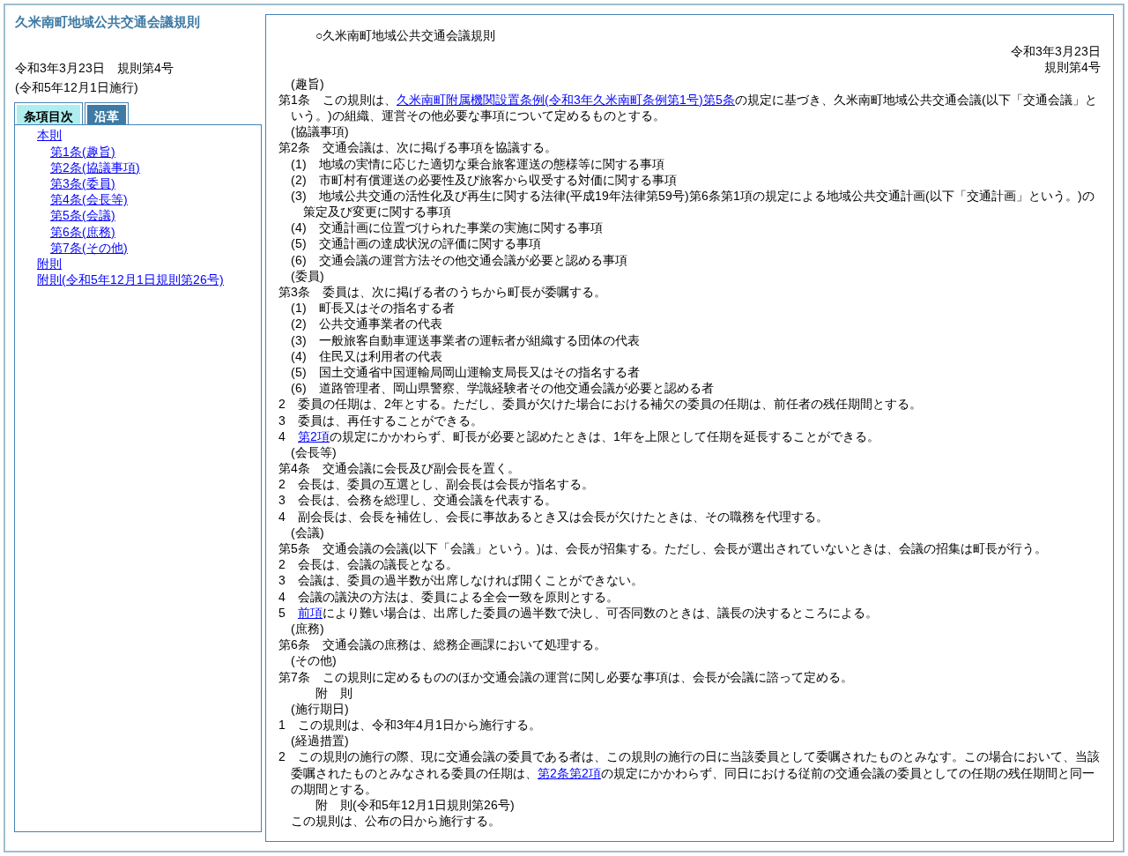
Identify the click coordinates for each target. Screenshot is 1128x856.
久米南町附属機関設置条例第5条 (566, 100)
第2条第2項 (569, 773)
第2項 (314, 436)
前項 (310, 613)
